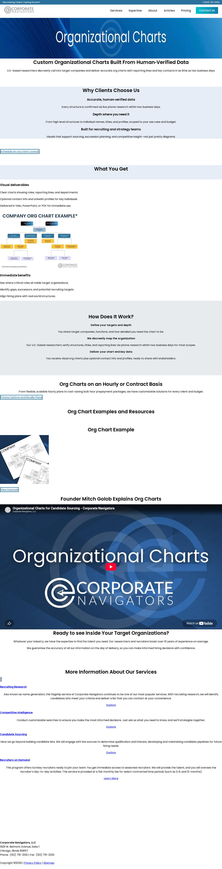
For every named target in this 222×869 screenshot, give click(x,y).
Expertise (135, 10)
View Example (9, 489)
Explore (111, 705)
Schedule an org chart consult (19, 151)
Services (116, 10)
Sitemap (49, 863)
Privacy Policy (32, 863)
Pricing (186, 10)
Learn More (111, 778)
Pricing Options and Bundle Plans (21, 397)
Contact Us (207, 10)
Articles (169, 10)
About (152, 10)
